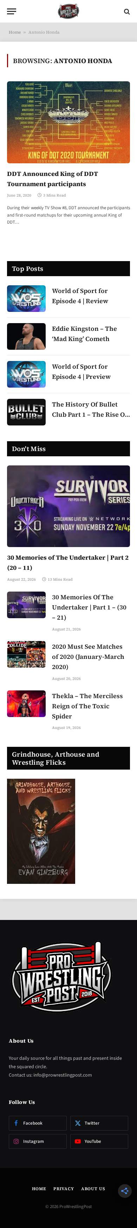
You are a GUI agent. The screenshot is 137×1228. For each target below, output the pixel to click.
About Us (93, 1189)
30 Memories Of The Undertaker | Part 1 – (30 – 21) (89, 607)
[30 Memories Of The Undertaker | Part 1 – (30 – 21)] (26, 605)
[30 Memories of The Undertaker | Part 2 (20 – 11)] (68, 506)
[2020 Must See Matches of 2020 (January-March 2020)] (26, 654)
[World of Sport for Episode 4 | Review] (26, 298)
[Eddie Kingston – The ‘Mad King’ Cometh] (26, 336)
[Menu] (11, 11)
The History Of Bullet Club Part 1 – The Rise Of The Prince (89, 414)
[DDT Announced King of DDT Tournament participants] (68, 122)
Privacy (63, 1189)
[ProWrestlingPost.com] (68, 11)
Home (15, 32)
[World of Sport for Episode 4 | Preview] (26, 374)
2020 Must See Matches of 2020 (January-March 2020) (88, 656)
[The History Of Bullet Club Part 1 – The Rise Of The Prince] (26, 412)
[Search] (126, 11)
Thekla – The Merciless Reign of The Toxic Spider (87, 706)
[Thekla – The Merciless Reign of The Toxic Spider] (26, 703)
